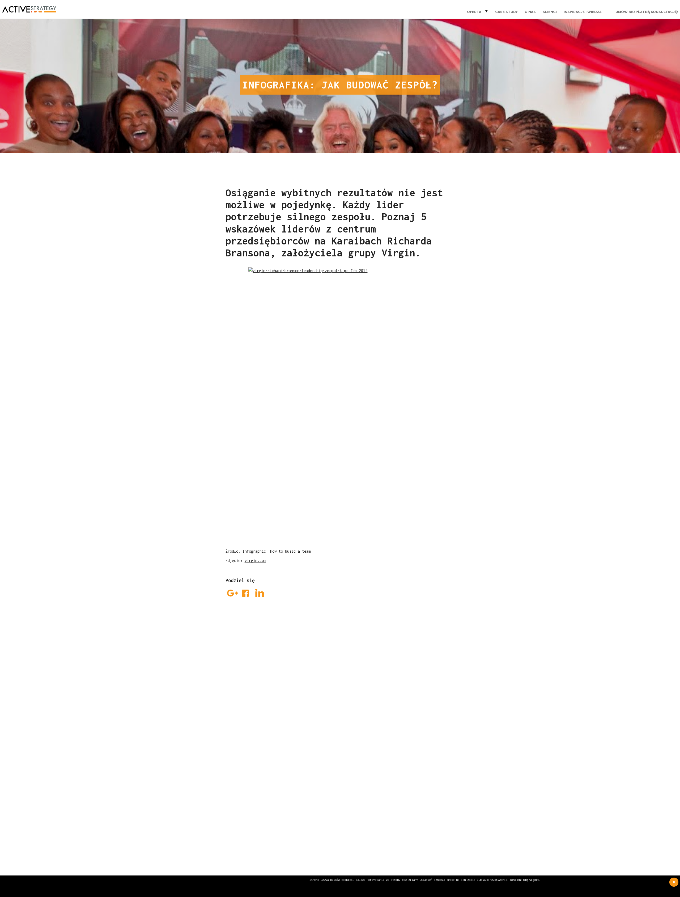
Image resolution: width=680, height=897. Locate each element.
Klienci (550, 12)
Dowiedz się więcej (524, 879)
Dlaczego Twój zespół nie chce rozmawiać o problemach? (290, 745)
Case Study (506, 12)
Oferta (474, 12)
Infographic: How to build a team (277, 551)
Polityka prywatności (418, 793)
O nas (530, 12)
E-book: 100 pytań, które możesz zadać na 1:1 (277, 736)
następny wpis (460, 762)
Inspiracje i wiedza (583, 12)
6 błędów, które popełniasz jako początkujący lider (283, 727)
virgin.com (255, 560)
